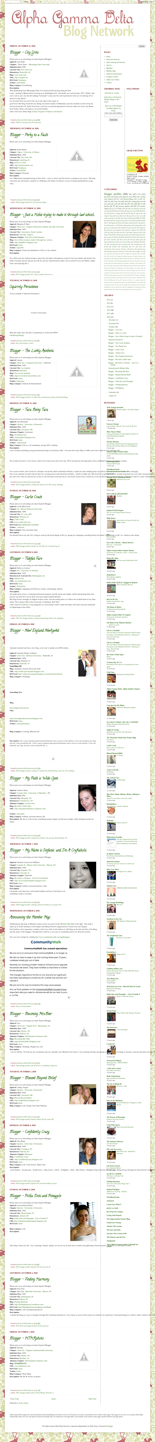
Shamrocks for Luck (123, 479)
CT (38, 771)
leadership (124, 247)
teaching (137, 287)
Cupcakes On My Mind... (116, 705)
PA (144, 220)
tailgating (60, 618)
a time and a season (114, 1068)
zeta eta (137, 289)
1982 (116, 254)
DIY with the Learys (114, 1149)
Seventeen (110, 740)
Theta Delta (120, 211)
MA (121, 265)
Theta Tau (61, 771)
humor (116, 228)
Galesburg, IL (24, 160)
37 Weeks (120, 755)
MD (125, 265)
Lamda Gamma (112, 265)
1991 (17, 618)
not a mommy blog (51, 546)
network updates (25, 1006)
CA (32, 397)
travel (123, 251)
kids (144, 277)
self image (124, 284)
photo (33, 1393)
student (41, 274)
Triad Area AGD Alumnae (35, 237)
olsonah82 (20, 814)
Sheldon (119, 496)
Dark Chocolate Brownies (125, 1127)
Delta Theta (114, 261)
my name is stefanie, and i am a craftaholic (122, 722)
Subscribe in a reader (112, 93)
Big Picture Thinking (114, 988)
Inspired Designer (113, 1189)
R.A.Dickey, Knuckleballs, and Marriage (120, 856)
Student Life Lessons (114, 1226)
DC (107, 261)
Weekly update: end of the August (128, 409)
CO (142, 232)
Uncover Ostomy (113, 424)
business (114, 242)
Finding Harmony (21, 1302)
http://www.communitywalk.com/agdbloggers (52, 937)
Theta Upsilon (111, 239)
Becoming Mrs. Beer (22, 1039)
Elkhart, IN (23, 1299)
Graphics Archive (112, 77)
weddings (60, 484)
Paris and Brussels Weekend (116, 1078)
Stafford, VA (24, 1034)
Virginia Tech (31, 1026)
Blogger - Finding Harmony (29, 1279)
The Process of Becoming (116, 1117)
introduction (125, 228)
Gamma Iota (128, 235)
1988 (137, 218)
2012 (124, 232)
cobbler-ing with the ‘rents (115, 601)
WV (122, 270)
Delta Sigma (116, 220)
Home (54, 1399)
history (114, 277)
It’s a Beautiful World (114, 1168)
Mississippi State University (39, 64)
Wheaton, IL (24, 517)
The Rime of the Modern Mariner (119, 623)
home (117, 216)
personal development (114, 230)
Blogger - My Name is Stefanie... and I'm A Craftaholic (48, 850)
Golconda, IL (24, 873)
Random (120, 268)
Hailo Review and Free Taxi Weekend (119, 732)
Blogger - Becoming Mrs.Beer (31, 1014)
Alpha (119, 256)
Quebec (113, 268)
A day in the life (112, 770)
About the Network (113, 59)
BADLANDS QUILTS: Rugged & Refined (122, 583)
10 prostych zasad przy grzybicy (117, 617)
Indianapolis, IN (27, 1297)
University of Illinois (31, 152)
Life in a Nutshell (113, 630)
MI (129, 213)
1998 (17, 122)
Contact (109, 83)
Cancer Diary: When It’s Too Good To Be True (122, 426)
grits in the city (112, 599)
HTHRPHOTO (20, 1363)
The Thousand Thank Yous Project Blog (121, 738)
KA (105, 265)
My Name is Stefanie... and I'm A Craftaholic (31, 878)
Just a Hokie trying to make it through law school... (33, 240)
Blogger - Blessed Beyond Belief (33, 1078)
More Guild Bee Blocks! (125, 585)
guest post (107, 228)
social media (115, 287)
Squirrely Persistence (24, 287)
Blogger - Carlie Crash (26, 497)
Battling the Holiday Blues (125, 674)
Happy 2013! (121, 954)
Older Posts (92, 1399)
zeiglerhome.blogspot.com (29, 1100)
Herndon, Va (24, 1358)
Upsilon (116, 270)
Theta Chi (21, 227)
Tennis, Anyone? (122, 823)
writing (124, 289)
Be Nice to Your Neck (124, 938)
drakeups (110, 820)
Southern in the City (114, 919)
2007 (17, 274)
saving (106, 284)
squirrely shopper (130, 230)
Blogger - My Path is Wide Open (34, 778)
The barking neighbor (114, 577)
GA (139, 194)
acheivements (115, 273)
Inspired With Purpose (115, 510)
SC (50, 1267)
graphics (140, 225)
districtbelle (21, 83)
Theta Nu (20, 1350)
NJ (138, 265)
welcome (117, 289)
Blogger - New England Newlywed (34, 631)
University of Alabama (29, 570)
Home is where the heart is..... (126, 996)
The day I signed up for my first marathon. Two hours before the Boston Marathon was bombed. (127, 841)
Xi (18, 509)
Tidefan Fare (19, 578)
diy (38, 484)
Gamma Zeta (22, 793)
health (106, 247)
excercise (124, 275)
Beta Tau (23, 1326)
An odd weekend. (112, 1144)
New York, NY (26, 157)
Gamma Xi (21, 865)
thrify (110, 289)
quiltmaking (130, 282)
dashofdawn (111, 575)
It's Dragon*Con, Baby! (124, 871)
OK (126, 237)
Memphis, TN (26, 798)
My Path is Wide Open (22, 806)
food (29, 122)
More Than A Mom (114, 432)
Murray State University (36, 865)
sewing (53, 484)
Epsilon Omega (115, 213)
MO (43, 546)
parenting (115, 282)
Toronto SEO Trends (113, 464)
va (52, 274)
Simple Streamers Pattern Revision (118, 724)
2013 (113, 256)
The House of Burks (114, 607)
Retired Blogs (63, 397)
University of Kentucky (33, 424)
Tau (135, 237)
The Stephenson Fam (114, 936)
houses (128, 277)
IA (117, 237)
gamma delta (130, 225)
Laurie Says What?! (114, 1204)
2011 (107, 256)
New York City (26, 70)
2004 (135, 209)
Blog (108, 535)
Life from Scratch (113, 1166)
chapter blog (108, 216)
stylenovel (110, 1201)
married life (43, 771)
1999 (108, 220)
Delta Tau (21, 363)
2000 (17, 202)
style (117, 251)
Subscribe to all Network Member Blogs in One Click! (112, 99)
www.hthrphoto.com (22, 1366)
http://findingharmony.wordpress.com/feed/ (34, 1307)
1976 (111, 254)
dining (25, 122)
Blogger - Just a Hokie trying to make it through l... (126, 336)
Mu (130, 265)
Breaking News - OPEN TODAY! (117, 1063)
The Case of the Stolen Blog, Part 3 (118, 1184)
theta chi (47, 274)
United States (108, 270)
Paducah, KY (24, 1151)
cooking (36, 618)
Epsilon (20, 424)
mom (49, 1119)
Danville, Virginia (26, 235)
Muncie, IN (47, 1291)
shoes (138, 284)
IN (38, 1326)
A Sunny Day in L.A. (114, 662)
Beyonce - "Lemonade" (114, 545)
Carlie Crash (19, 519)
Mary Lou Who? (113, 869)
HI (57, 397)
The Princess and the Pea (116, 1237)
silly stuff (19, 343)
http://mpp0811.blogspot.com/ (26, 242)
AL (21, 122)
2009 (135, 204)
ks (107, 280)
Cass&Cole (111, 1044)
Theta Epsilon (130, 268)
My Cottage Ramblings (115, 902)
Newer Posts (14, 1399)
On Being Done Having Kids (116, 609)
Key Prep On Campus (115, 1212)
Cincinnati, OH (26, 430)
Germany (140, 263)
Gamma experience (129, 263)
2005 (17, 397)
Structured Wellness (114, 1060)
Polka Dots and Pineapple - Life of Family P (31, 1218)
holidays (121, 277)
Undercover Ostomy (114, 1223)
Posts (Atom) (23, 1403)
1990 (141, 230)
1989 (127, 254)
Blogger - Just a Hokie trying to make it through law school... (52, 215)
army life (124, 273)
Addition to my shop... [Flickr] (117, 1191)
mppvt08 (20, 248)
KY (43, 1119)
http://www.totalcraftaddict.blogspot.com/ (30, 881)
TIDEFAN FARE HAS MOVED (127, 888)
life (47, 484)
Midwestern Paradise (114, 837)
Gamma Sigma (117, 263)
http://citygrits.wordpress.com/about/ (48, 111)
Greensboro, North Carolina (31, 232)
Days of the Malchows (115, 1101)
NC (32, 274)
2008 (143, 254)
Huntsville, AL (25, 72)
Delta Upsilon (116, 235)
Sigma (19, 152)
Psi (18, 570)
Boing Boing (18, 335)
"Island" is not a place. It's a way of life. (119, 798)
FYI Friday (110, 772)
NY (32, 122)
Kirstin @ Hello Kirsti (24, 120)
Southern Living (27, 605)
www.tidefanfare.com (23, 581)
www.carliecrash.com (22, 522)
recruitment (140, 282)
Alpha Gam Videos (112, 80)
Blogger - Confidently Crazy (29, 1132)
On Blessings (121, 780)
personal (39, 202)
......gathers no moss (113, 625)
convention (142, 273)
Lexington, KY (26, 1149)
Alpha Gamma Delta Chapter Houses (120, 550)
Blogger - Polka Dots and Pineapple (35, 1196)
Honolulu (23, 370)
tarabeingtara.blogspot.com (25, 437)
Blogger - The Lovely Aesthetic (32, 351)
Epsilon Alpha (124, 261)
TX (117, 209)
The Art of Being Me (114, 1084)
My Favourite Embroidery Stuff (127, 560)
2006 (17, 771)
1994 (17, 905)
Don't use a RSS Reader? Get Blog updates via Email (113, 108)
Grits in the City (20, 75)
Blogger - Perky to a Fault (29, 135)
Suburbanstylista (113, 462)
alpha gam (139, 239)
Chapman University (34, 363)
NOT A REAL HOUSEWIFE (117, 494)
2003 (17, 484)
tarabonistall (21, 443)
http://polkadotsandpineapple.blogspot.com (30, 1221)
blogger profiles (25, 202)
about (18, 1006)
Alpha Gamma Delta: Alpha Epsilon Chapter (123, 689)
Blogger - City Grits (24, 53)
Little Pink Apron (113, 1125)
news (106, 204)
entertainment (45, 397)
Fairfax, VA (25, 1031)
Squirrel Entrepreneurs (114, 74)
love (133, 247)
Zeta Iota (140, 270)
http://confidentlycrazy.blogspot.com (28, 1159)
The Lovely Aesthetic (22, 373)
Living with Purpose (114, 1215)
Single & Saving (113, 730)
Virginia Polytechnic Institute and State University (45, 227)
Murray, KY (51, 865)
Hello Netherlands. (113, 1076)
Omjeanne (20, 381)
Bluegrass (28, 1154)
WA (131, 239)
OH (49, 484)
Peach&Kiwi (111, 952)
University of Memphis (37, 793)
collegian (136, 242)
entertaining (44, 618)
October (112, 327)
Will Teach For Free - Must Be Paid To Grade (123, 986)
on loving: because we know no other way (120, 864)
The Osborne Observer (115, 1141)
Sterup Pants (111, 1011)
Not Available (111, 537)
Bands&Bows (111, 804)
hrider (19, 1371)
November (112, 323)
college (128, 242)
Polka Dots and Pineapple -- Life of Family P (123, 994)
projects (122, 282)
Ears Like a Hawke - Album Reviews (120, 543)
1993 (133, 254)
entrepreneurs (138, 244)
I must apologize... (123, 1029)
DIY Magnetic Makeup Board (126, 921)
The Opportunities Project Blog (118, 1219)
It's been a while (122, 1086)
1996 (143, 218)
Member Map (65, 924)
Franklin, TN (26, 870)
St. (22, 514)
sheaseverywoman (113, 861)
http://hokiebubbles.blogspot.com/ (27, 1041)
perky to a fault (20, 162)
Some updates (111, 981)
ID (121, 237)
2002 (17, 838)
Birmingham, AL (38, 576)
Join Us (108, 65)
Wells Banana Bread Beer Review (118, 471)
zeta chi (131, 289)
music (141, 247)
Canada (106, 211)
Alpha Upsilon (133, 232)
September (113, 392)
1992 (112, 232)
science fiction (115, 284)
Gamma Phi (107, 263)
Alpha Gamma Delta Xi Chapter (119, 615)
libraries (112, 280)
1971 (105, 254)
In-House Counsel (113, 854)
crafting (33, 484)
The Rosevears (112, 1027)
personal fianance (121, 249)
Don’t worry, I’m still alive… (116, 748)
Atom (20, 245)
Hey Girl (119, 904)
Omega (106, 268)
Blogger (110, 1426)
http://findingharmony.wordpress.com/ (29, 1304)
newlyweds (107, 249)
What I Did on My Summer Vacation (128, 1013)
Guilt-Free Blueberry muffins (126, 707)
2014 (109, 303)
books (141, 213)
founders (136, 275)
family (39, 1119)
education (130, 211)
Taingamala (111, 1241)
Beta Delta (115, 258)
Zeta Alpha (133, 270)
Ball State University (33, 1291)
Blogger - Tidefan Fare (26, 559)
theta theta (37, 122)
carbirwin (20, 527)
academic (106, 273)
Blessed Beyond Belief (23, 1098)
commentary (132, 273)
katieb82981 (21, 170)
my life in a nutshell (114, 1174)
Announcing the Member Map (30, 917)
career (121, 242)
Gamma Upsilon (140, 235)
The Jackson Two (113, 778)
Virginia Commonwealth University (39, 1350)
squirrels (25, 343)
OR (142, 265)
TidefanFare (21, 586)
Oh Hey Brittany (113, 442)
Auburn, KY (24, 1216)
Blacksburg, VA (44, 1026)
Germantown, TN (26, 801)
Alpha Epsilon (128, 256)
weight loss (53, 1065)
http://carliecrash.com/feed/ (28, 525)
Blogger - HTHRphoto (27, 1339)
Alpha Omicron (138, 256)
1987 (121, 254)
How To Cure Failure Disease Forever (119, 512)
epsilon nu (113, 225)
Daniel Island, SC (27, 1213)
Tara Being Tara (20, 435)
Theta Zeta (123, 239)
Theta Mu (140, 268)
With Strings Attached (115, 407)
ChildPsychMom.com (114, 969)
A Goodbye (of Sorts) (113, 1070)
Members (109, 68)
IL (32, 202)
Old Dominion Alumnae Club (36, 1036)
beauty (106, 242)
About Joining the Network (115, 62)
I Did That (110, 672)
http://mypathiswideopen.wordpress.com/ (30, 809)
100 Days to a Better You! (115, 1176)
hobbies (42, 838)
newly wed (126, 280)
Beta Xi (139, 258)
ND (134, 265)
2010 (141, 209)
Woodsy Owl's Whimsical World (118, 477)
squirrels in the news (136, 216)
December (112, 320)
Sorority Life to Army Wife (117, 1233)
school (36, 274)
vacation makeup (122, 806)
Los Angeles (25, 368)
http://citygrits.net (21, 77)
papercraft (107, 282)
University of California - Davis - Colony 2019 (122, 552)
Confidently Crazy (21, 1157)
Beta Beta (106, 258)
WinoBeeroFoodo (113, 469)
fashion (53, 397)
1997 (138, 254)
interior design (136, 277)
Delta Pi (106, 235)
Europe (141, 261)
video (122, 218)
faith (130, 275)
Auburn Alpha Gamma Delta (117, 452)
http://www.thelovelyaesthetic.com (28, 376)
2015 (109, 300)
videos (31, 343)
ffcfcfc (109, 657)
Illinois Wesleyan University (31, 509)
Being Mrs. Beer (112, 558)
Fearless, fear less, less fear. (115, 1119)
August (111, 396)
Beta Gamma (123, 258)
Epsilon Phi (133, 261)
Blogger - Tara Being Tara (29, 410)
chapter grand (128, 223)
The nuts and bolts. (114, 1230)
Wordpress (22, 80)
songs (123, 287)
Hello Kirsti (111, 518)
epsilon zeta (115, 275)
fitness (121, 225)
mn (119, 280)
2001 (17, 1326)
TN (66, 771)
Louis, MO (27, 514)
